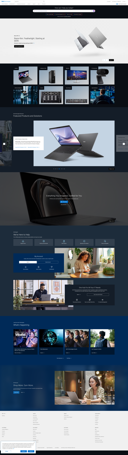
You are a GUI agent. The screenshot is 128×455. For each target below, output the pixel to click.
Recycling (34, 438)
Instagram (96, 422)
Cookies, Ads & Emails (41, 447)
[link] (114, 1)
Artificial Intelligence (18, 87)
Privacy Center (97, 438)
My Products (35, 420)
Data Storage (68, 87)
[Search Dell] (44, 1)
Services (3, 434)
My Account (35, 415)
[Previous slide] (104, 60)
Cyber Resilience (94, 87)
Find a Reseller (66, 431)
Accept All (31, 451)
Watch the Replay (18, 352)
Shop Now (17, 45)
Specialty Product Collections (99, 436)
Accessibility (57, 447)
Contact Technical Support (68, 417)
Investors (34, 434)
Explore (41, 352)
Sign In (28, 262)
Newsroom (34, 436)
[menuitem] (12, 4)
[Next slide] (107, 60)
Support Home (66, 415)
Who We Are (35, 429)
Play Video (65, 201)
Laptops (16, 68)
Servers (41, 87)
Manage (6, 451)
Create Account (48, 262)
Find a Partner (66, 429)
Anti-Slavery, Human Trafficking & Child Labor (68, 447)
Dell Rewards (97, 431)
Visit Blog (68, 358)
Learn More (120, 147)
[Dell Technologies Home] (6, 1)
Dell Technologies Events (71, 349)
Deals (3, 436)
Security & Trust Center (98, 440)
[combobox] (29, 1)
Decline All (23, 451)
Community (97, 415)
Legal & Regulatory (49, 447)
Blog (95, 429)
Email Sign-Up (97, 434)
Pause (111, 60)
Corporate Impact (35, 440)
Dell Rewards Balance (36, 424)
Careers (34, 431)
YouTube (96, 424)
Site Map (3, 415)
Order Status (35, 417)
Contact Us (96, 417)
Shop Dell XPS (63, 204)
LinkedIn (96, 420)
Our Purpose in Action (96, 349)
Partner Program (66, 434)
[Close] (34, 442)
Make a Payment (35, 422)
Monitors (67, 68)
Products (3, 431)
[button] (109, 1)
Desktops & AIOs (43, 68)
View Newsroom (44, 349)
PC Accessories (94, 68)
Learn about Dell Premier (98, 294)
